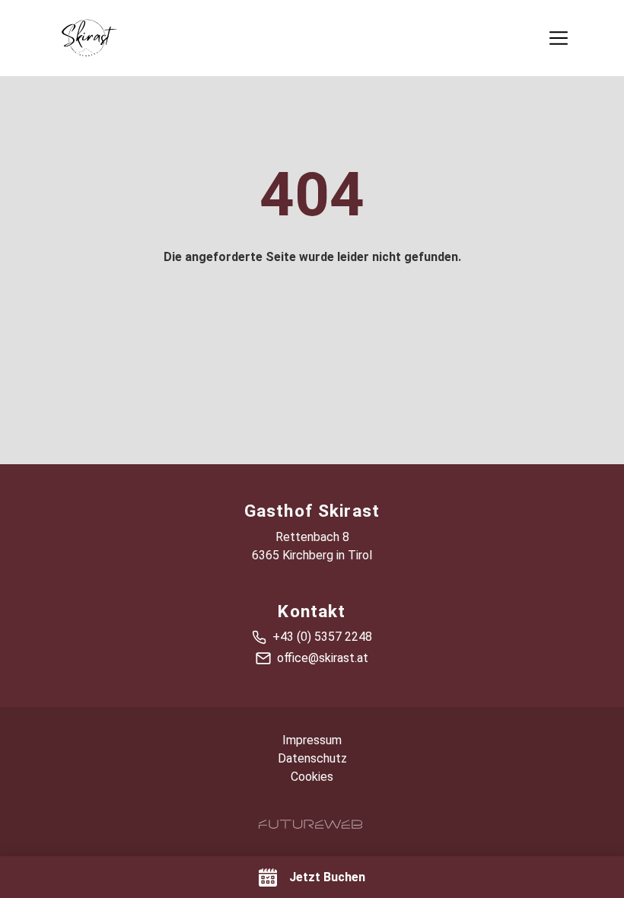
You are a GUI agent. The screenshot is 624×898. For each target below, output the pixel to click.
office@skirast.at (322, 658)
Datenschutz (312, 758)
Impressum (312, 740)
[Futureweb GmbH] (310, 824)
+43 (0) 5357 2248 (322, 636)
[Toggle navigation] (558, 38)
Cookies (312, 776)
